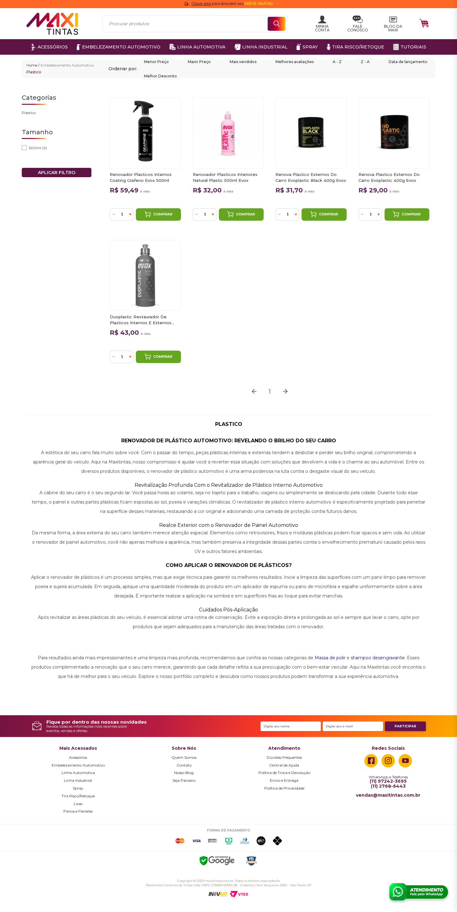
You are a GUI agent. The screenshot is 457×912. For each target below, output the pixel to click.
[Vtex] (239, 894)
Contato (184, 765)
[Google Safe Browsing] (217, 861)
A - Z (337, 61)
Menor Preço (156, 61)
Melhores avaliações (294, 61)
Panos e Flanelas (78, 811)
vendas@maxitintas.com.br (388, 795)
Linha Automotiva (78, 773)
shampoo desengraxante (378, 658)
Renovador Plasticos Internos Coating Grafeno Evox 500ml (141, 177)
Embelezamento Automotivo (67, 65)
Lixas (78, 804)
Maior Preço (199, 61)
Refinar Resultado (56, 172)
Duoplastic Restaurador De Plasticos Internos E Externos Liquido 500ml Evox (140, 320)
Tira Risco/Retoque (78, 796)
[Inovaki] (218, 894)
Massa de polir (330, 658)
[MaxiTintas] (52, 24)
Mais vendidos (243, 61)
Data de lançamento (408, 61)
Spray (78, 788)
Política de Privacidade (284, 788)
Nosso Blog (184, 773)
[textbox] (194, 23)
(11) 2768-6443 (388, 786)
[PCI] (251, 861)
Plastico (33, 72)
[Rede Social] (371, 760)
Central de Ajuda (284, 765)
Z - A (365, 61)
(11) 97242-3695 (388, 781)
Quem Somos (184, 757)
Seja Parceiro (184, 780)
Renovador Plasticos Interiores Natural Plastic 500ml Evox (225, 177)
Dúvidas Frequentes (284, 757)
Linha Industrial (78, 780)
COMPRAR (162, 214)
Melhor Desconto (160, 76)
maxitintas (32, 65)
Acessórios (78, 757)
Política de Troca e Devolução (284, 773)
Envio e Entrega (284, 780)
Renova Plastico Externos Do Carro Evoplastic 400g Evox (389, 177)
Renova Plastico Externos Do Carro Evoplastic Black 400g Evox (310, 177)
